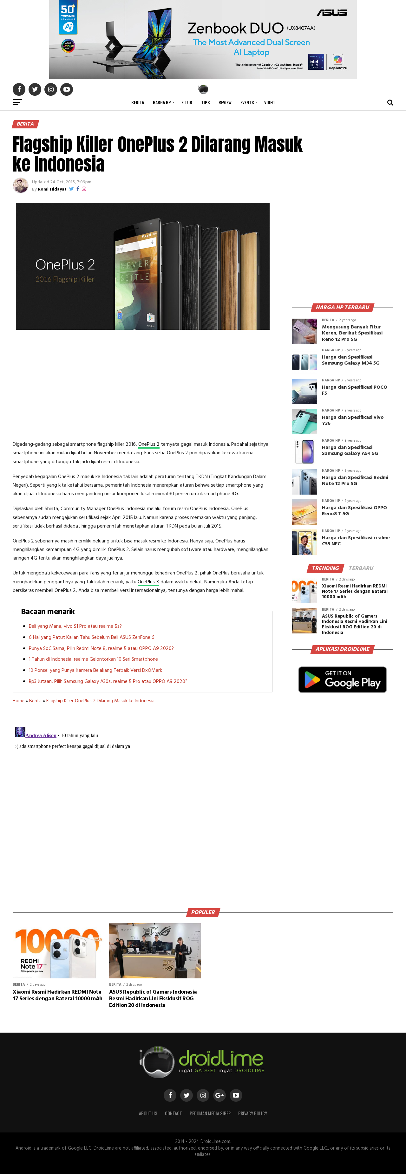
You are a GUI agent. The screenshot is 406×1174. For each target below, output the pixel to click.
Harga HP (162, 102)
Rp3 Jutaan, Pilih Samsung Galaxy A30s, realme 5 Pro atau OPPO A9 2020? (108, 682)
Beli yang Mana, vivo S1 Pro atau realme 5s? (75, 626)
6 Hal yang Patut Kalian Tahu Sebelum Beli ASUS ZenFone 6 (91, 637)
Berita (137, 102)
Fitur (186, 102)
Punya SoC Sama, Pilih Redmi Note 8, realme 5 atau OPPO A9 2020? (101, 649)
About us (148, 1113)
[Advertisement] (142, 386)
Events (247, 102)
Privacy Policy (252, 1113)
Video (269, 102)
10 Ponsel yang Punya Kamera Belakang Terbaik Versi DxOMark (95, 670)
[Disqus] (143, 803)
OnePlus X (148, 582)
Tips (205, 102)
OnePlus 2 (149, 444)
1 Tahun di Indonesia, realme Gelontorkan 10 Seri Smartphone (93, 659)
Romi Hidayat (52, 189)
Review (225, 102)
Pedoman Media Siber (210, 1113)
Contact (173, 1113)
